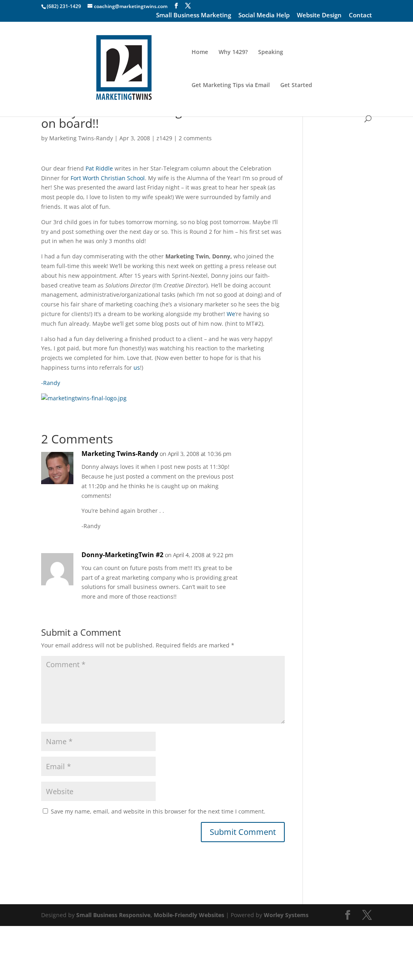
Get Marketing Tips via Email (231, 85)
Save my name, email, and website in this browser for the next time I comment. (158, 811)
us (136, 367)
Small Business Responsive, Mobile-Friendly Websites (150, 915)
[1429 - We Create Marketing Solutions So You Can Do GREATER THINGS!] (84, 398)
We (231, 314)
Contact (360, 15)
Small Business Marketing (193, 15)
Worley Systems (286, 915)
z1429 (164, 138)
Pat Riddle (99, 168)
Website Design (319, 15)
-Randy (50, 383)
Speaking (270, 52)
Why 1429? (233, 52)
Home (200, 52)
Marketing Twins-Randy (81, 138)
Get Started (296, 85)
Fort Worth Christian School (108, 178)
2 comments (195, 138)
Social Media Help (264, 15)
